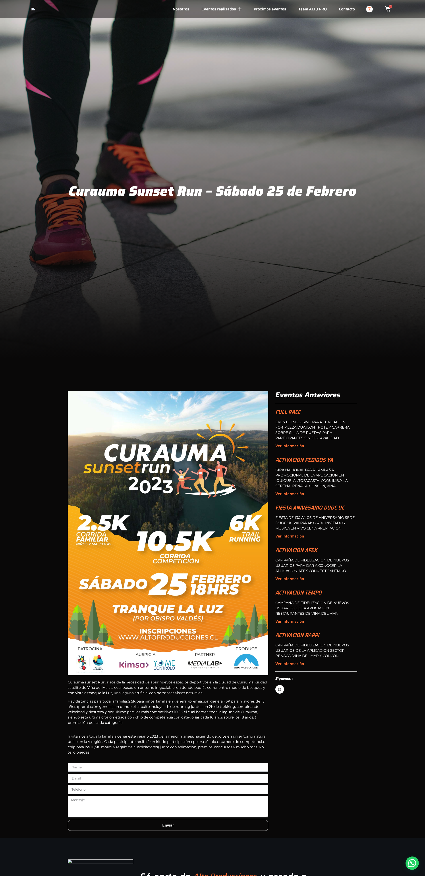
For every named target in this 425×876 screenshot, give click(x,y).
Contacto (347, 9)
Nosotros (181, 9)
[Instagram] (369, 9)
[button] (412, 863)
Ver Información (289, 446)
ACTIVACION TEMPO (298, 592)
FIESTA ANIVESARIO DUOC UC (309, 507)
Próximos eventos (270, 9)
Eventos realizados (218, 9)
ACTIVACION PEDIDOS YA (304, 459)
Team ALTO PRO (312, 9)
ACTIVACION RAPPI (297, 635)
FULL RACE (287, 411)
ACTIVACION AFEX (296, 550)
